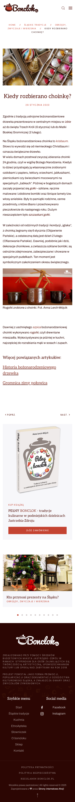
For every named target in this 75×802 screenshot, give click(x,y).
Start (19, 707)
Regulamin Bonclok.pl (37, 779)
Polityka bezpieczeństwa (37, 773)
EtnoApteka (19, 725)
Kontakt (19, 750)
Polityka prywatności (37, 767)
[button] (63, 8)
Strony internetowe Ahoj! (51, 789)
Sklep (19, 744)
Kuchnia (18, 719)
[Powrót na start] (21, 8)
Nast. (64, 414)
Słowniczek (18, 732)
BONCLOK (28, 511)
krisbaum (62, 141)
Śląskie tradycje (19, 713)
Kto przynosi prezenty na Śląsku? (33, 597)
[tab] (18, 615)
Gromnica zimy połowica (25, 383)
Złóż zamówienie (37, 530)
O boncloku (18, 738)
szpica (37, 327)
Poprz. (11, 414)
